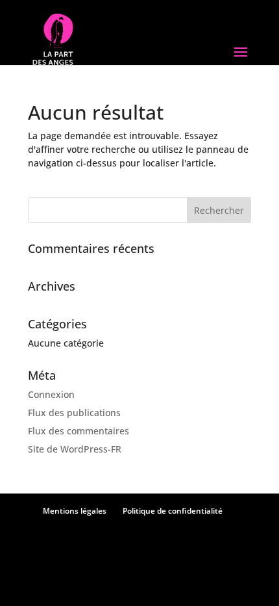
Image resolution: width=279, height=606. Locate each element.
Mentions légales (74, 510)
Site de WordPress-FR (74, 449)
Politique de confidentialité (173, 510)
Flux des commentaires (78, 431)
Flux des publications (74, 412)
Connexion (51, 394)
